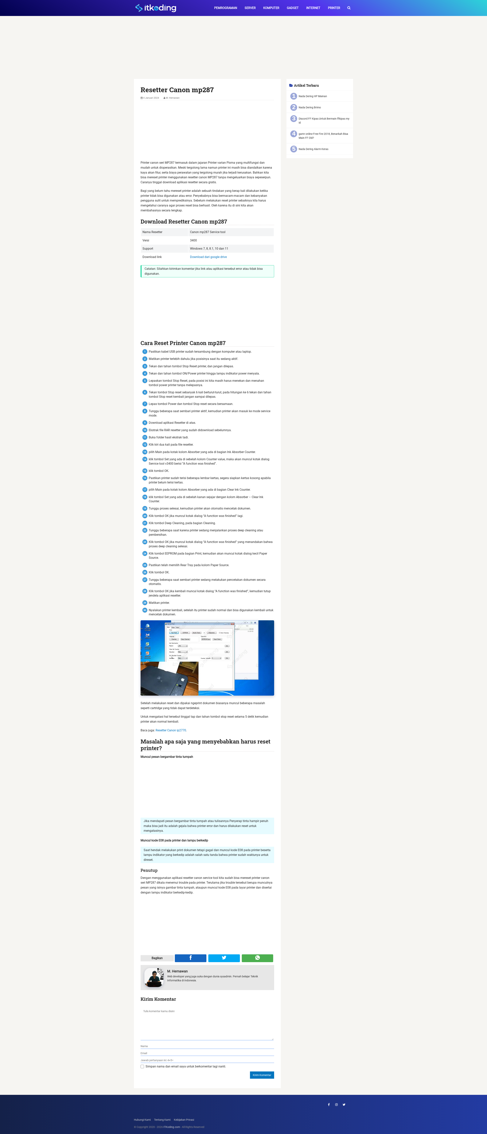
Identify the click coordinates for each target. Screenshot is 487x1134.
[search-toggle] (349, 8)
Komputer (271, 8)
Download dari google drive (208, 257)
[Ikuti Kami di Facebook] (329, 1104)
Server (250, 8)
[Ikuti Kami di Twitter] (344, 1104)
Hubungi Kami (142, 1119)
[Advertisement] (243, 50)
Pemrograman (225, 8)
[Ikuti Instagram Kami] (336, 1104)
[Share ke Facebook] (190, 958)
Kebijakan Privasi (184, 1119)
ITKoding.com (171, 1127)
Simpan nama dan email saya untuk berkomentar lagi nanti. (186, 1066)
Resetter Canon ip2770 (171, 730)
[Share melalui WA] (257, 958)
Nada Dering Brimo (310, 107)
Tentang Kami (162, 1119)
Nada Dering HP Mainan (313, 96)
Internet (313, 8)
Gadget (293, 8)
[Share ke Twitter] (224, 958)
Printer (334, 8)
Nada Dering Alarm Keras (313, 149)
